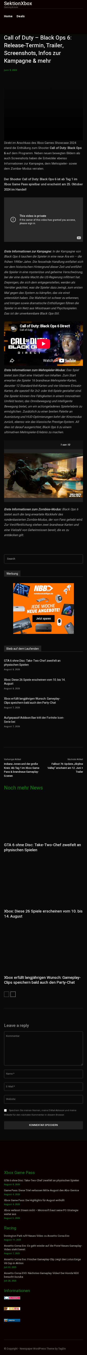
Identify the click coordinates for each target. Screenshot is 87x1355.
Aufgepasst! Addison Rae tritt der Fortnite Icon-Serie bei (34, 720)
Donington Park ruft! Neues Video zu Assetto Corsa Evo (36, 1236)
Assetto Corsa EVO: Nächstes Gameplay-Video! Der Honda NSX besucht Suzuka (41, 1275)
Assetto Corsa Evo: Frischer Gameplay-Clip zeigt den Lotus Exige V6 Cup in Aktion (42, 1261)
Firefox (12, 1320)
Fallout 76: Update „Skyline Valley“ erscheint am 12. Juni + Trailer (65, 768)
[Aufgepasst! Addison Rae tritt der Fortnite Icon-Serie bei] (76, 721)
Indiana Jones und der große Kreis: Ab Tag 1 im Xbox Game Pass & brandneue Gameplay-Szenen (21, 770)
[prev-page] (6, 994)
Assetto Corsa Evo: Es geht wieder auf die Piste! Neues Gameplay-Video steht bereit (43, 1247)
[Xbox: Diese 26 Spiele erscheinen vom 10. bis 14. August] (76, 683)
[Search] (78, 558)
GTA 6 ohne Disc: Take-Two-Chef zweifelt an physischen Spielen (32, 663)
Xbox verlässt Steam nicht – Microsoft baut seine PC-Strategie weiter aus (41, 1212)
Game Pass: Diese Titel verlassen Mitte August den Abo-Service (41, 1190)
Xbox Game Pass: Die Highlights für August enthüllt (34, 1200)
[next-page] (13, 994)
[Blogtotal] (12, 1309)
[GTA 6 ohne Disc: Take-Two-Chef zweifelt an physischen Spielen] (76, 664)
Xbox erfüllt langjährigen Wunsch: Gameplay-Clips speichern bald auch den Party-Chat (32, 701)
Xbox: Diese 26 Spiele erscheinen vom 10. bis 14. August (34, 682)
